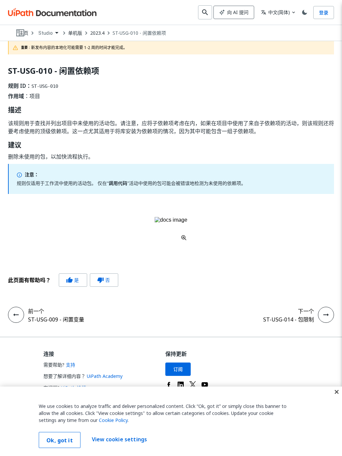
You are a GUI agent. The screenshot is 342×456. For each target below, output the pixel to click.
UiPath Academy (105, 376)
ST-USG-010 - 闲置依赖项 (139, 33)
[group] (63, 280)
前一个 (36, 311)
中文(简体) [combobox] (275, 12)
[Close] (337, 392)
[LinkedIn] (180, 384)
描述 (14, 110)
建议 (14, 145)
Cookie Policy (113, 420)
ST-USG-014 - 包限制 (288, 319)
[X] (192, 384)
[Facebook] (168, 384)
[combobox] (48, 33)
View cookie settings (119, 439)
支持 (70, 364)
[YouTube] (204, 384)
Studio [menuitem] (45, 33)
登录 (323, 12)
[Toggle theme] (304, 12)
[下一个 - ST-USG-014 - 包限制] (326, 315)
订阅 (178, 369)
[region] (171, 421)
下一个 (306, 311)
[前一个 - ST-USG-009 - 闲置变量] (16, 315)
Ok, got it (59, 440)
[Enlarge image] (171, 228)
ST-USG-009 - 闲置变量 (56, 319)
